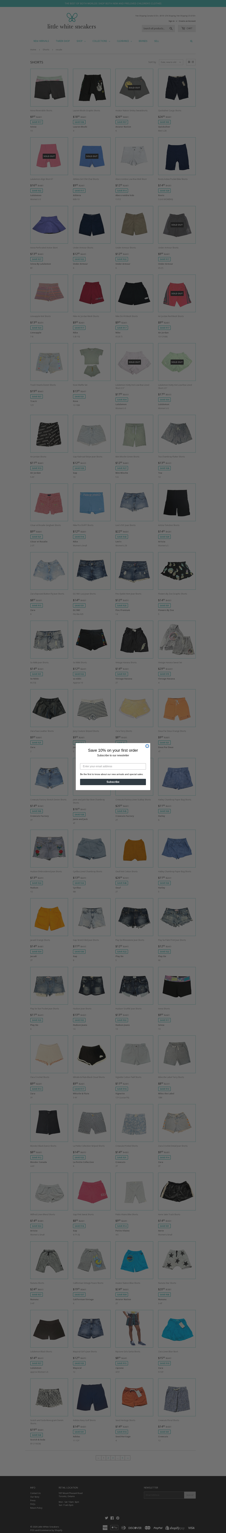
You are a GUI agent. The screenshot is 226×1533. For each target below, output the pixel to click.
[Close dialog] (147, 746)
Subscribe (113, 781)
